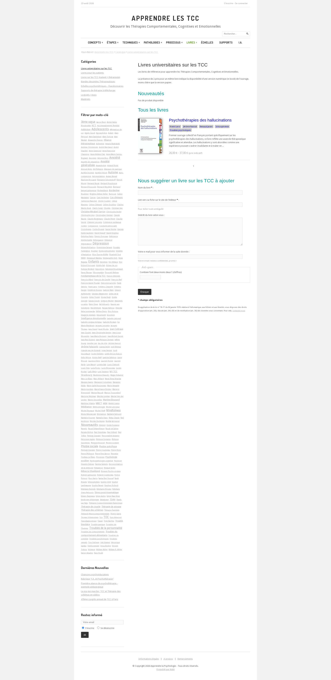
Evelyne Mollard (87, 269)
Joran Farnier (107, 350)
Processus (173, 42)
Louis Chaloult (113, 364)
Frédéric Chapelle (105, 287)
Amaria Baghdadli (112, 144)
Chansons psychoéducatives (95, 574)
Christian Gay (117, 208)
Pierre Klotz (116, 450)
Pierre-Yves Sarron (102, 454)
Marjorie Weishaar (88, 396)
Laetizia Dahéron (109, 357)
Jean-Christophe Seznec (101, 333)
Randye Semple (101, 464)
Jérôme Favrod (190, 126)
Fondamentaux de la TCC (93, 276)
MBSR (105, 403)
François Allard (87, 280)
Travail (100, 521)
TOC (106, 517)
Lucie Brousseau (108, 368)
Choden (107, 208)
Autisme (113, 172)
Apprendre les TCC (165, 18)
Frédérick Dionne (95, 290)
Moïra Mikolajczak (88, 414)
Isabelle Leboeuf (114, 318)
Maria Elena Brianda (113, 379)
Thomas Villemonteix (89, 517)
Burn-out (112, 194)
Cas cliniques (116, 197)
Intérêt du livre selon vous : (151, 215)
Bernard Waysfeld (104, 187)
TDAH (112, 499)
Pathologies (152, 42)
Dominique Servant (104, 247)
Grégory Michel (107, 301)
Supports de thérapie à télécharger (98, 90)
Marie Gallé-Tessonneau (96, 386)
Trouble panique (98, 524)
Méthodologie (99, 407)
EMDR (83, 258)
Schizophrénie (222, 126)
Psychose (118, 461)
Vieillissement (93, 546)
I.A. (240, 42)
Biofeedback (102, 190)
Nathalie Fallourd (114, 414)
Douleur (94, 251)
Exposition (99, 269)
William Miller (102, 549)
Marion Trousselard (112, 393)
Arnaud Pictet (112, 165)
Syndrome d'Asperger (90, 500)
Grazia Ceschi (94, 301)
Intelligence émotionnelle (93, 318)
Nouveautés (89, 425)
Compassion (93, 226)
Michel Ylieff (100, 411)
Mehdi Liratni (113, 403)
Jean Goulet (86, 333)
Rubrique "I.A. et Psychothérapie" (97, 579)
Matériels (85, 99)
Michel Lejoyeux (112, 407)
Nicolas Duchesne (97, 421)
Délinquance (98, 240)
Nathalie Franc (102, 418)
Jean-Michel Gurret (115, 336)
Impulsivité (101, 315)
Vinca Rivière (105, 546)
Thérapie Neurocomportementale (95, 514)
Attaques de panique (113, 169)
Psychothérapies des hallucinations (200, 120)
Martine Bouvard (111, 399)
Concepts (94, 42)
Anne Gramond (95, 151)
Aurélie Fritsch (101, 173)
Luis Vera (92, 371)
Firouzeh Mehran (112, 272)
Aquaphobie (101, 165)
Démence (108, 240)
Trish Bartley (109, 521)
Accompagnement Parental (108, 125)
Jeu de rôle (102, 343)
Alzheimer (100, 144)
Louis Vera (85, 368)
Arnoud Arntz (86, 169)
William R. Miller (115, 549)
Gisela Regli (106, 297)
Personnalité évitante (110, 436)
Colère (84, 226)
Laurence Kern (94, 361)
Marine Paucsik (97, 393)
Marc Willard (98, 379)
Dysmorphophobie (107, 251)
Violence (91, 549)
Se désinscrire (107, 628)
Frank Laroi (175, 126)
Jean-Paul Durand (88, 340)
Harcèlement (96, 308)
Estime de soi (111, 265)
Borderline (114, 190)
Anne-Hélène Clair (97, 154)
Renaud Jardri (206, 126)
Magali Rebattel (116, 375)
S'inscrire (228, 3)
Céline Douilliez (109, 205)
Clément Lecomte (94, 222)
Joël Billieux (116, 347)
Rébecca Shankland (90, 471)
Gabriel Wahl (108, 290)
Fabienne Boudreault (114, 269)
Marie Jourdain (87, 389)
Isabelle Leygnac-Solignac (91, 322)
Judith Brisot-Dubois (113, 354)
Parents (84, 429)
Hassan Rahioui (108, 308)
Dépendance (86, 244)
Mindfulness (113, 410)
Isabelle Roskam (109, 322)
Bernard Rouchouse (109, 183)
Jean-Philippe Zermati (105, 340)
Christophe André (113, 212)
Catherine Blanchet (89, 201)
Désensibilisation (88, 247)
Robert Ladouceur (88, 475)
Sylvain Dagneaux (88, 496)
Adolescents (100, 129)
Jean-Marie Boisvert (98, 336)
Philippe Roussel (98, 443)
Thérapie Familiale (111, 510)
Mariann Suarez (87, 382)
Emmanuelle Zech (110, 258)
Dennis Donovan (101, 236)
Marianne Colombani (103, 382)
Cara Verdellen (103, 198)
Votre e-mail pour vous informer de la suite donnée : (163, 251)
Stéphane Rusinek (88, 489)
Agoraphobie (101, 133)
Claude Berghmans (95, 219)
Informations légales (148, 659)
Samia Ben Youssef (106, 478)
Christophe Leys (88, 215)
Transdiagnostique (89, 521)
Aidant (110, 133)
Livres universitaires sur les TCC (173, 65)
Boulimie (85, 194)
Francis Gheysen (113, 276)
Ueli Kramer (105, 542)
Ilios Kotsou (113, 311)
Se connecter (241, 3)
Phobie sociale (89, 446)
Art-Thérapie (98, 169)
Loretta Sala (101, 364)
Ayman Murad (111, 176)
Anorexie (92, 158)
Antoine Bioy (102, 158)
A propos (168, 659)
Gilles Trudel (94, 297)
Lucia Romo (95, 368)
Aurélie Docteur (87, 173)
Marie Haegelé (113, 386)
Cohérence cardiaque (112, 222)
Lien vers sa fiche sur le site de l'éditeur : (158, 200)
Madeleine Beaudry (101, 375)
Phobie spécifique (108, 446)
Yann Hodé (98, 553)
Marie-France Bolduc (102, 389)
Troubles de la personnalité (105, 528)
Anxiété (114, 157)
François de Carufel (102, 280)
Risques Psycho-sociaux (111, 471)
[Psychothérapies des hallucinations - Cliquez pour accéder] (150, 152)
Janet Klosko (103, 329)
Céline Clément (95, 205)
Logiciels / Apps (89, 95)
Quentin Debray (87, 464)
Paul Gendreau (100, 432)
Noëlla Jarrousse (112, 421)
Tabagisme (104, 500)
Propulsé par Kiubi (166, 669)
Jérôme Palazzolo (89, 346)
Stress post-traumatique (107, 492)
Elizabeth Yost (115, 254)
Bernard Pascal (93, 183)
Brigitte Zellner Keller (99, 194)
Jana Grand (92, 329)
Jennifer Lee (92, 343)
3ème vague (88, 121)
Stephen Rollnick (111, 485)
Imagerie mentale (88, 315)
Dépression (101, 243)
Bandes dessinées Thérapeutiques (98, 81)
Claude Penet (109, 219)
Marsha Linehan (103, 396)
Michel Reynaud (87, 411)
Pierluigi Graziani (88, 450)
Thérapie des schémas (92, 510)
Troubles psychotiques (180, 130)
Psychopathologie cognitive (101, 461)
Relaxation (98, 468)
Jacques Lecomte (103, 325)
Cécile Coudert (104, 201)
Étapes (111, 42)
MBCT (99, 403)
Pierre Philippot (87, 454)
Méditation (86, 406)
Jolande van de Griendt (91, 350)
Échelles (207, 42)
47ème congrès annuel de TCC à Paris (99, 599)
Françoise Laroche (108, 283)
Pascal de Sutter (112, 429)
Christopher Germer (104, 215)
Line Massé (91, 364)
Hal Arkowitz (104, 304)
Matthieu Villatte (88, 403)
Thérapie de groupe (111, 506)
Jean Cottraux (116, 329)
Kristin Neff (97, 357)
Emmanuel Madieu (94, 258)
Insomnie (111, 315)
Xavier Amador (87, 553)
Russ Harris (93, 478)
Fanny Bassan (86, 272)
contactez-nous (238, 311)
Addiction (86, 129)
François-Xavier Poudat (90, 283)
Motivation (101, 414)
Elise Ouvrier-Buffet (100, 254)
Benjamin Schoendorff (106, 180)
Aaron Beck (101, 122)
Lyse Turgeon (103, 372)
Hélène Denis (101, 311)
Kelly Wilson (86, 357)
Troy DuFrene (93, 542)
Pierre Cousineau (103, 450)
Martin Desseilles (95, 400)
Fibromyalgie (98, 272)
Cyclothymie (86, 229)
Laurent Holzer (107, 361)
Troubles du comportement (92, 532)
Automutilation (98, 176)
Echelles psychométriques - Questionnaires (102, 86)
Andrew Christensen (89, 147)
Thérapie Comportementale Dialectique (105, 503)
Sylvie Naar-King (113, 496)
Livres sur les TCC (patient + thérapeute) (100, 77)
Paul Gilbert (112, 432)
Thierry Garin (115, 514)
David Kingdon (112, 233)
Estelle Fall (100, 265)
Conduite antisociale (108, 226)
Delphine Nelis (87, 236)
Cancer (93, 198)
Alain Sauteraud (95, 137)
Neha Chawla (114, 418)
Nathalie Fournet (88, 418)
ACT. (94, 125)
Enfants (93, 261)
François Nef (116, 280)
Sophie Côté (106, 482)
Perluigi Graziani (94, 436)
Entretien (104, 262)
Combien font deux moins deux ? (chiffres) (161, 272)
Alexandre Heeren (95, 140)
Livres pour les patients (92, 72)
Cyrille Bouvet (98, 229)
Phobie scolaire (112, 443)
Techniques (130, 42)
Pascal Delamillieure (96, 429)
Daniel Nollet (110, 229)
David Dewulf (99, 233)
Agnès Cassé (90, 133)
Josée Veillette (97, 354)
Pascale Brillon (87, 432)
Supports (226, 42)
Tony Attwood (116, 517)
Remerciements (185, 659)
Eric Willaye (113, 262)
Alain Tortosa (107, 137)
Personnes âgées (88, 439)
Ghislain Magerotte (100, 294)
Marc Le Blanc (86, 379)
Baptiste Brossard (88, 180)
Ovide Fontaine (113, 425)
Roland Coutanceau (105, 475)
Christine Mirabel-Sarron (93, 211)
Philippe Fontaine (103, 439)
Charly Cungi (97, 208)
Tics (101, 517)
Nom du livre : (145, 187)
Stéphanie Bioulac (104, 489)
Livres (191, 42)
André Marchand (106, 147)
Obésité (102, 425)
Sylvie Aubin (101, 496)
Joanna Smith (104, 347)
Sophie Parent (97, 485)
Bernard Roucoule (88, 187)
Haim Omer (93, 304)
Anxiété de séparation (90, 162)
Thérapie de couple (90, 506)
